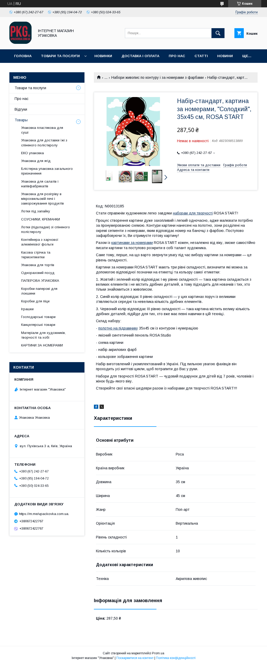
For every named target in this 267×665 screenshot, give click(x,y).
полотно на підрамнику (118, 328)
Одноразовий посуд (37, 273)
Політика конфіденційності (176, 658)
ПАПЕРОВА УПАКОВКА (40, 281)
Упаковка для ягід (36, 161)
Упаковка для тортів (37, 265)
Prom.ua (158, 653)
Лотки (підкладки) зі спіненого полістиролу (45, 229)
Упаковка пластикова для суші (42, 130)
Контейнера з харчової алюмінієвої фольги (39, 242)
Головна (23, 56)
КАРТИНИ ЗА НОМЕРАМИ (42, 345)
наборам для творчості (193, 213)
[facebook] (96, 407)
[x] (102, 407)
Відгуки (21, 109)
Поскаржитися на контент (135, 658)
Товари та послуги (60, 56)
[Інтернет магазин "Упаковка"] (20, 42)
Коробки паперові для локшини (39, 291)
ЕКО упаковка (32, 153)
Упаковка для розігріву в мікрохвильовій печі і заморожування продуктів (42, 198)
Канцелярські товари (38, 325)
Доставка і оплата (140, 56)
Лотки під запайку (35, 211)
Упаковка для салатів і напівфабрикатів (39, 183)
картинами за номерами (132, 243)
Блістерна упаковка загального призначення (47, 171)
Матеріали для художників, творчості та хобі (43, 335)
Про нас (177, 56)
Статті (201, 56)
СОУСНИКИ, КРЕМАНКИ (40, 219)
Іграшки (27, 309)
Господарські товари (38, 317)
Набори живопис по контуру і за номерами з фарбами (157, 77)
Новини (225, 56)
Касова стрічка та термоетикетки (35, 254)
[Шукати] (217, 33)
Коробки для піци (35, 301)
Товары (21, 120)
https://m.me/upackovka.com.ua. (44, 514)
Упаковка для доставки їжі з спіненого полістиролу (44, 142)
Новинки (103, 56)
